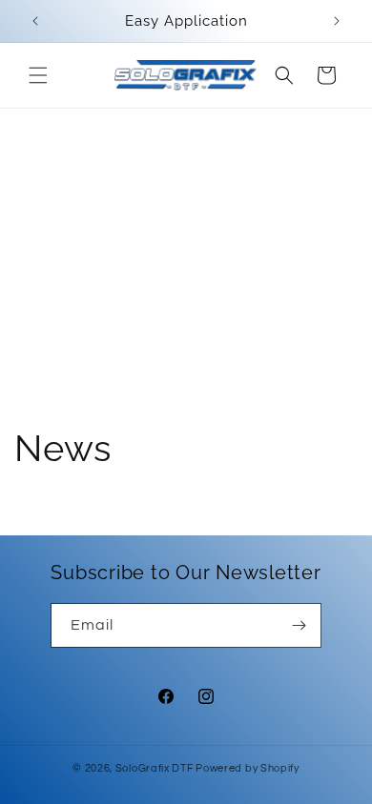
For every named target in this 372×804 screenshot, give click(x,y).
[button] (38, 75)
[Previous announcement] (35, 21)
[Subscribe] (299, 625)
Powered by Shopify (248, 768)
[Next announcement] (337, 21)
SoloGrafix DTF (154, 768)
